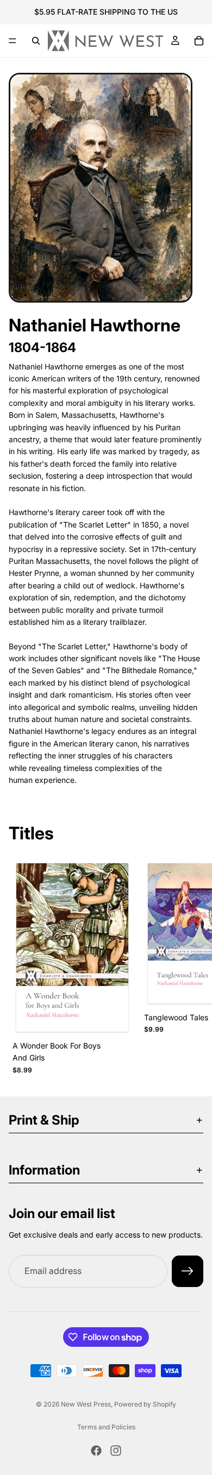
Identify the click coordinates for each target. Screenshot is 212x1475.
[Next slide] (191, 967)
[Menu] (12, 40)
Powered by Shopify (145, 1404)
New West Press (86, 1404)
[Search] (36, 41)
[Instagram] (115, 1450)
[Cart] (199, 41)
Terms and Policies (106, 1427)
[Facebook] (96, 1450)
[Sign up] (187, 1271)
